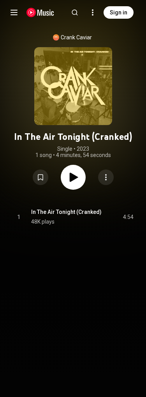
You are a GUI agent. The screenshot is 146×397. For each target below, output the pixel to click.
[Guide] (14, 12)
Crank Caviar (76, 37)
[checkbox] (128, 217)
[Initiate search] (75, 12)
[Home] (40, 12)
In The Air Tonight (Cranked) (66, 212)
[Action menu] (106, 177)
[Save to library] (40, 177)
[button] (40, 177)
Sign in (118, 12)
